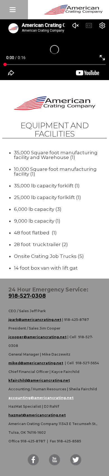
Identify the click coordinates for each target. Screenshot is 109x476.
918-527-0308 (27, 296)
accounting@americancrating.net (41, 398)
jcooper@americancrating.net (37, 337)
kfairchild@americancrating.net (39, 380)
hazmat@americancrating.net (37, 415)
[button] (14, 9)
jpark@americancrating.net (34, 320)
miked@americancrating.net (35, 363)
